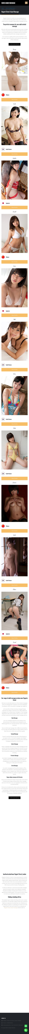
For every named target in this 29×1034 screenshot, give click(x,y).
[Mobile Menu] (26, 3)
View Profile (14, 99)
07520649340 (14, 996)
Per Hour (14, 835)
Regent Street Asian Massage (11, 907)
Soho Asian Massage (8, 3)
